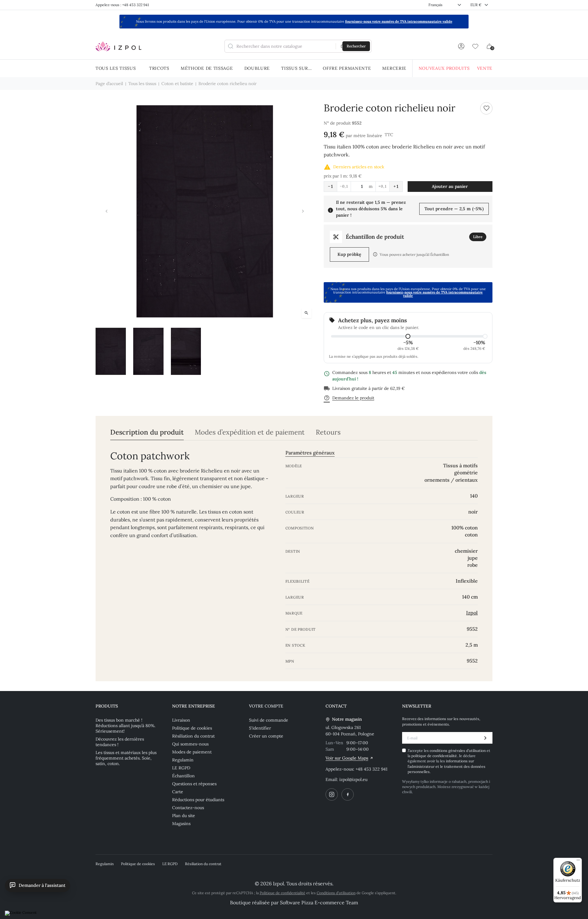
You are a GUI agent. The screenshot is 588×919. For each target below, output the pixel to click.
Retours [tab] (328, 432)
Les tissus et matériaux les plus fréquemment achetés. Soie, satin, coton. (126, 758)
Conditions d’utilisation (336, 893)
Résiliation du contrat (193, 736)
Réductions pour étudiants (198, 799)
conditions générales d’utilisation (458, 750)
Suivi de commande (268, 720)
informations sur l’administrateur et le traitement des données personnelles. (446, 766)
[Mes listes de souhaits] (475, 46)
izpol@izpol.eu (353, 779)
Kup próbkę (349, 254)
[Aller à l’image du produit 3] (186, 351)
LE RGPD (181, 768)
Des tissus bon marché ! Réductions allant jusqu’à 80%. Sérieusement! (125, 725)
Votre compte (266, 706)
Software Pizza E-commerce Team (319, 902)
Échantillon (183, 776)
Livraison (181, 720)
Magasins (181, 823)
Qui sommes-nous (190, 744)
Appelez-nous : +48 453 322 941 (122, 4)
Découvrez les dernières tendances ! (120, 741)
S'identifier (260, 728)
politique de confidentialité (434, 755)
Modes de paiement (192, 752)
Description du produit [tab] (147, 432)
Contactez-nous (188, 807)
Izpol (472, 613)
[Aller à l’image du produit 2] (148, 351)
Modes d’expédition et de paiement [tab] (250, 432)
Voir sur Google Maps (347, 758)
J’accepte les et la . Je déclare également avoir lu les (449, 761)
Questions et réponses (194, 783)
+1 (396, 186)
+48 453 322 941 (371, 769)
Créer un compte (266, 736)
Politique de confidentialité (282, 893)
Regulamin (183, 760)
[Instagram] (332, 794)
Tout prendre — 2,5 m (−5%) (454, 208)
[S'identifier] (461, 46)
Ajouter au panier (450, 186)
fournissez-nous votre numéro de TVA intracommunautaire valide (398, 21)
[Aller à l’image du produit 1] (111, 351)
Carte (177, 791)
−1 (330, 186)
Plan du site (183, 815)
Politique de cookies (192, 728)
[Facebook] (347, 794)
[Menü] (578, 861)
